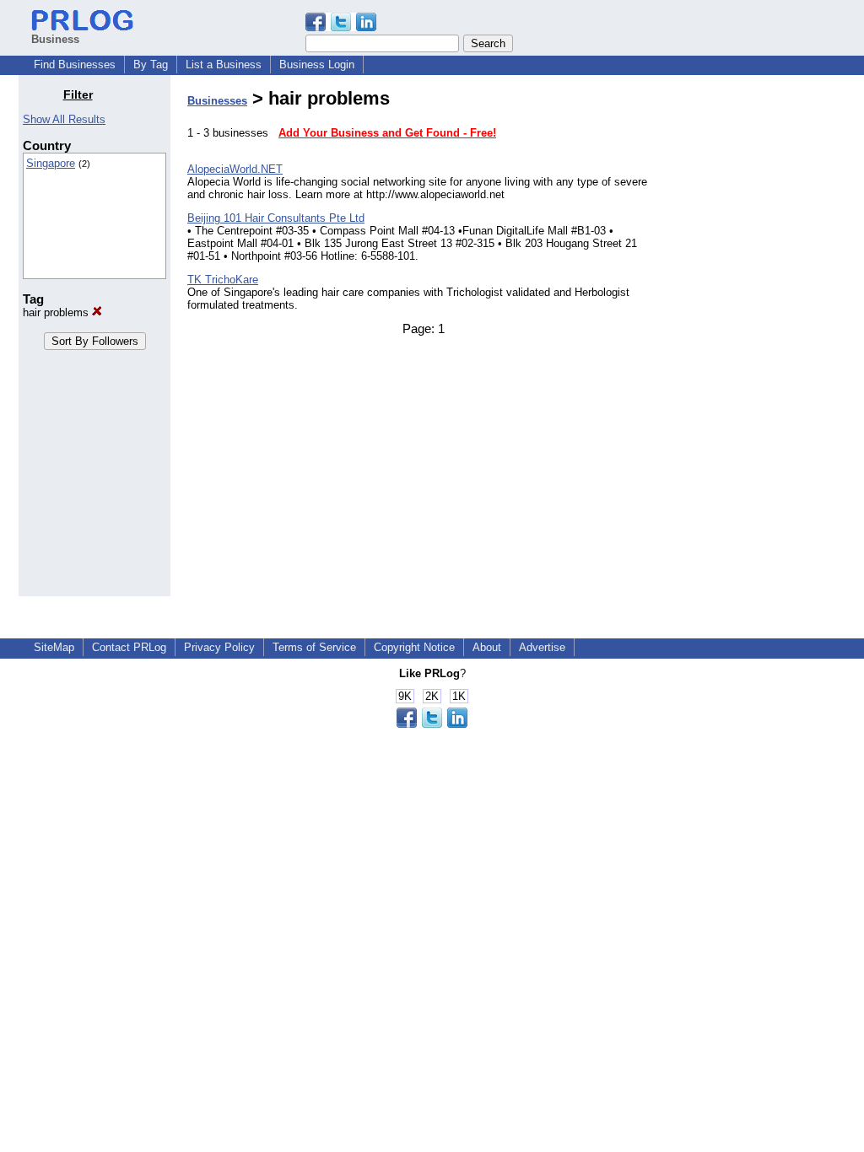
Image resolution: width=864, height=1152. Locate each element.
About (486, 647)
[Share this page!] (340, 27)
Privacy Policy (219, 647)
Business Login (316, 64)
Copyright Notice (414, 647)
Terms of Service (314, 647)
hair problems (57, 312)
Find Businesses (75, 64)
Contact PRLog (129, 647)
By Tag (150, 64)
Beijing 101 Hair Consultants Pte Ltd (275, 218)
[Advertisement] (759, 341)
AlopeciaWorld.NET (235, 169)
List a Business (224, 64)
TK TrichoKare (222, 279)
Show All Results (64, 119)
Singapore (50, 163)
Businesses (217, 100)
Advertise (542, 647)
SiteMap (54, 647)
